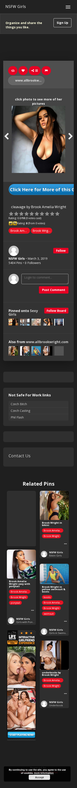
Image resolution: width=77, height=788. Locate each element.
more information (44, 772)
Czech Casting (20, 411)
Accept (39, 777)
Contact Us (20, 456)
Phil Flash (17, 417)
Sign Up (62, 23)
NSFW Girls (15, 6)
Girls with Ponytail (26, 622)
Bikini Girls (55, 555)
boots (47, 597)
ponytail (15, 602)
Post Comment (53, 290)
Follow (61, 251)
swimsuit (49, 613)
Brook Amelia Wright (20, 231)
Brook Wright (42, 231)
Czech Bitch (19, 404)
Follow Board (56, 311)
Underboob (56, 705)
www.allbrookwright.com (29, 80)
